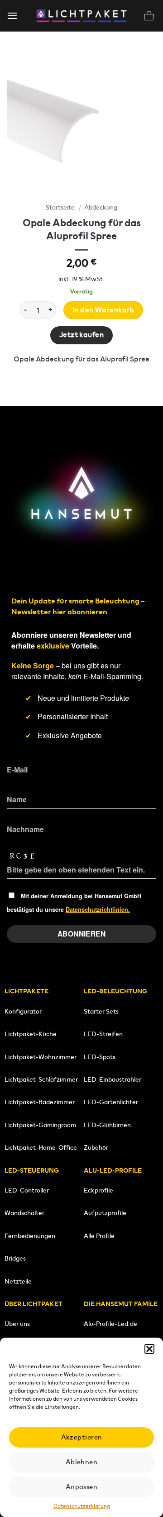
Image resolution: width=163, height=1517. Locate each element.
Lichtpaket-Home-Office (41, 1147)
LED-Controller (27, 1190)
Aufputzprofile (105, 1212)
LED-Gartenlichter (111, 1101)
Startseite (60, 207)
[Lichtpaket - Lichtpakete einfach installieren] (81, 16)
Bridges (15, 1258)
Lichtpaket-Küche (31, 1033)
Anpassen (82, 1486)
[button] (149, 1348)
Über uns (17, 1323)
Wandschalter (24, 1212)
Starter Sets (101, 1011)
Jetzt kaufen (81, 335)
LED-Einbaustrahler (112, 1079)
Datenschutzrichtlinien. (98, 909)
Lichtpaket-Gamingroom (40, 1124)
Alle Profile (99, 1235)
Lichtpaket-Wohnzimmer (41, 1056)
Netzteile (18, 1281)
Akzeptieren (81, 1437)
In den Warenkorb (103, 310)
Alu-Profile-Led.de (110, 1323)
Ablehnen (82, 1462)
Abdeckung (100, 207)
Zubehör (96, 1147)
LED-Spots (99, 1056)
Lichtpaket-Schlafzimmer (41, 1079)
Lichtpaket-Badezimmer (40, 1101)
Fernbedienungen (30, 1235)
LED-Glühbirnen (107, 1124)
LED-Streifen (103, 1033)
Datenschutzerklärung (81, 1506)
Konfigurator (23, 1011)
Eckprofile (98, 1190)
